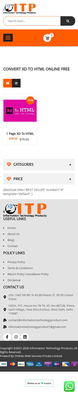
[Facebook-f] (7, 337)
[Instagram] (16, 337)
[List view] (16, 83)
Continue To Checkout (20, 136)
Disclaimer (14, 280)
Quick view (20, 130)
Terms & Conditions (20, 268)
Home (12, 228)
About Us (14, 234)
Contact (13, 246)
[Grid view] (7, 83)
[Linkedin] (25, 337)
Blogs (11, 240)
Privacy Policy (16, 262)
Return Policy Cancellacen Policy (28, 274)
